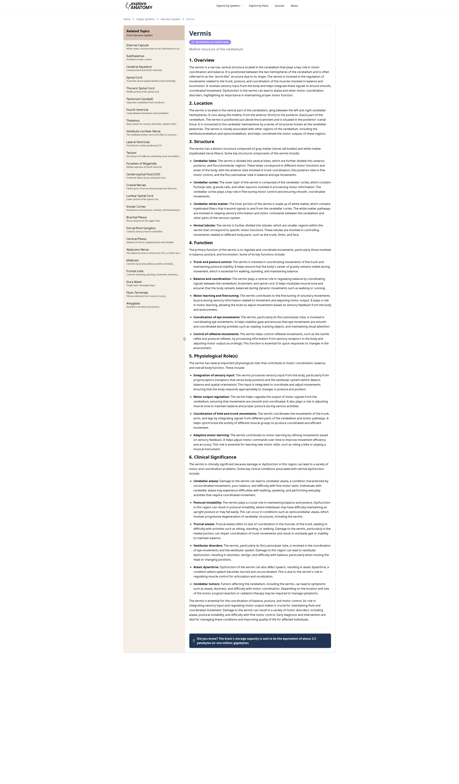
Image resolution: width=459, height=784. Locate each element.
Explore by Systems (228, 5)
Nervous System (170, 19)
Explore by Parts (258, 5)
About (294, 5)
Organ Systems (145, 19)
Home (126, 19)
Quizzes (279, 5)
